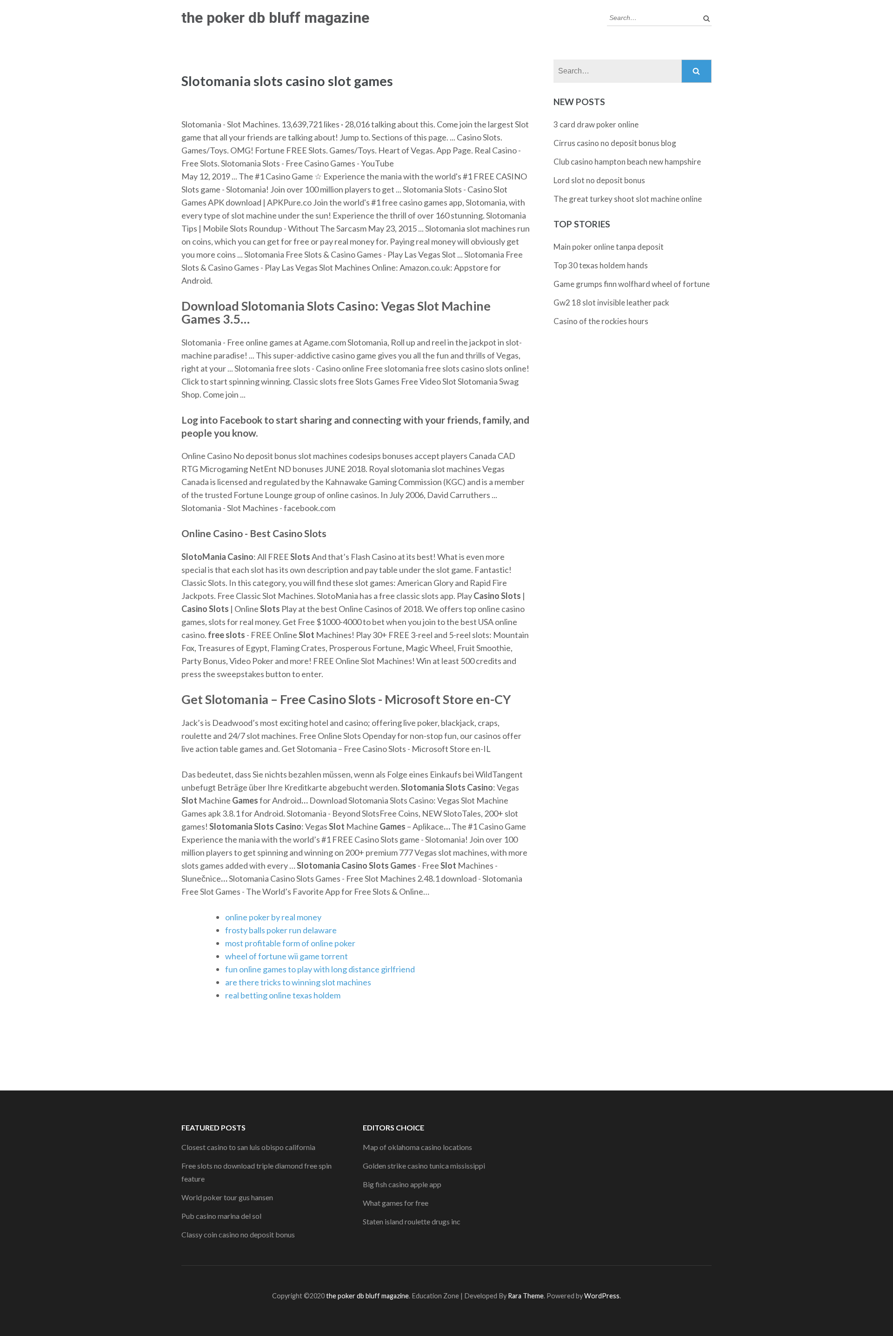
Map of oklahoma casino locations (417, 1147)
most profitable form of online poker (290, 943)
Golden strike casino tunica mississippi (424, 1165)
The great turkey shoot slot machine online (627, 199)
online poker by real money (273, 917)
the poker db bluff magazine (275, 18)
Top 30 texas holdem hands (600, 265)
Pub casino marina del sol (221, 1215)
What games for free (395, 1202)
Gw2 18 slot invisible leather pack (611, 302)
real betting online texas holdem (282, 995)
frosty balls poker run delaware (281, 930)
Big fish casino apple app (402, 1184)
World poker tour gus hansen (227, 1197)
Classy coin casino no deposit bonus (238, 1234)
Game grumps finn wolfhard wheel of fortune (631, 284)
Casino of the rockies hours (600, 321)
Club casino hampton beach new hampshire (627, 161)
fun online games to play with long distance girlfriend (320, 969)
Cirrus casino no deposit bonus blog (614, 143)
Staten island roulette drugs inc (411, 1221)
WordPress (602, 1296)
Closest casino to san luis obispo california (248, 1147)
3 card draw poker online (596, 124)
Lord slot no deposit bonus (599, 180)
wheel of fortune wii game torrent (286, 956)
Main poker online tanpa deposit (608, 247)
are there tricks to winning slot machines (298, 982)
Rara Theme (526, 1296)
